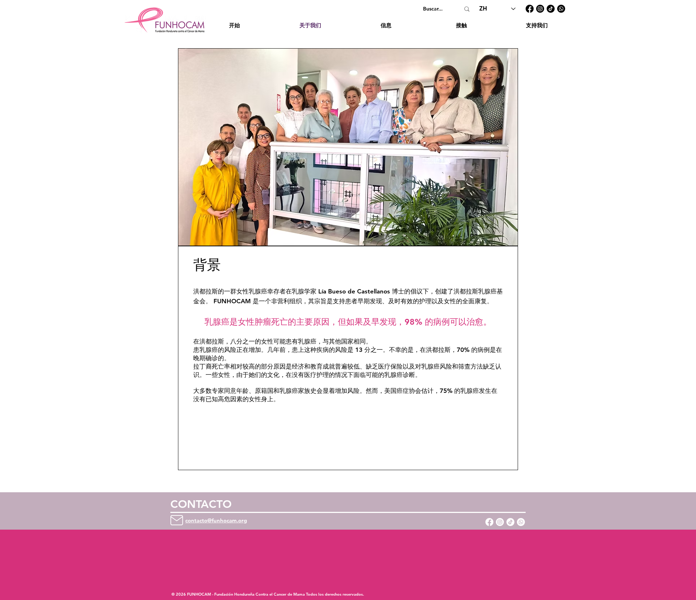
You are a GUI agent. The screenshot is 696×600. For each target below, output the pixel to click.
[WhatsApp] (561, 9)
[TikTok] (551, 9)
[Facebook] (530, 9)
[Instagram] (540, 9)
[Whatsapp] (521, 522)
